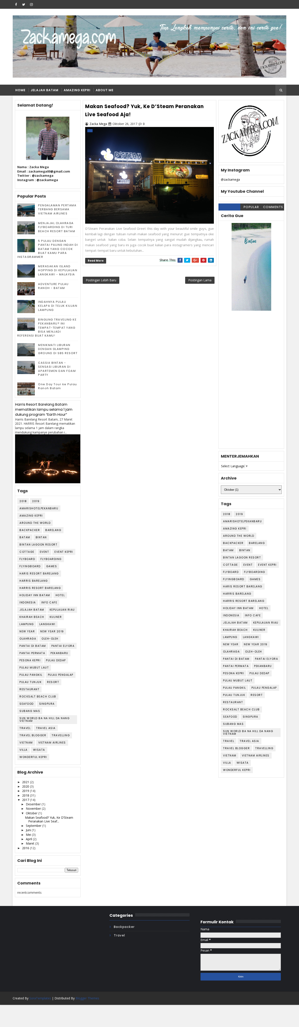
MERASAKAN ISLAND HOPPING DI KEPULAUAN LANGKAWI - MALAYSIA (57, 270)
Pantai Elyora (63, 646)
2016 (26, 848)
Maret (30, 843)
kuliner (56, 617)
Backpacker (29, 530)
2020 (26, 786)
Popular (251, 207)
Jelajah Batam (44, 90)
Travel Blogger (32, 735)
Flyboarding (51, 559)
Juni (29, 830)
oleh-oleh (50, 638)
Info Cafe (49, 602)
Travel (25, 728)
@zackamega (230, 179)
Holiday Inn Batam (34, 595)
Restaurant (29, 689)
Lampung (26, 624)
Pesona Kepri (29, 660)
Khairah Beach (31, 617)
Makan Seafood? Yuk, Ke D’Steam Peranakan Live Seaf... (49, 819)
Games (51, 566)
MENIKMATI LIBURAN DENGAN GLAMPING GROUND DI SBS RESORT (57, 349)
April (29, 839)
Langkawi (47, 624)
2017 (26, 800)
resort (53, 682)
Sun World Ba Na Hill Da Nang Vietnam (44, 719)
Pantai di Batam (32, 646)
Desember (34, 804)
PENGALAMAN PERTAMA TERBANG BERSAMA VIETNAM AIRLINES (57, 209)
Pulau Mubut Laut (34, 667)
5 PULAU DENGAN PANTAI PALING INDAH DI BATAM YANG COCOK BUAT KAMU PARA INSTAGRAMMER (47, 249)
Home (20, 90)
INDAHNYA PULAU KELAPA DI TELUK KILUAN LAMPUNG (57, 306)
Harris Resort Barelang (40, 588)
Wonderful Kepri (33, 757)
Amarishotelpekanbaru (38, 508)
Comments (273, 207)
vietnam (26, 742)
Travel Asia (46, 728)
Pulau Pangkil (30, 675)
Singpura (47, 704)
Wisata (39, 750)
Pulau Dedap (56, 660)
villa (23, 750)
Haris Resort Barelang (39, 573)
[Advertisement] (251, 383)
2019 (35, 501)
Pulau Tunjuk (30, 682)
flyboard (27, 559)
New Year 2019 (52, 631)
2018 (23, 501)
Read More (96, 260)
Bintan (41, 537)
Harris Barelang (33, 581)
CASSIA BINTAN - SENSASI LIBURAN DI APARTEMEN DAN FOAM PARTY (57, 369)
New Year (27, 631)
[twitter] (23, 4)
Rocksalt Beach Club (37, 696)
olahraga (27, 638)
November (34, 808)
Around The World (35, 523)
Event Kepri (64, 552)
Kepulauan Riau (62, 610)
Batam (24, 537)
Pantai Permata (32, 653)
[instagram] (31, 4)
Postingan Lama (199, 280)
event (44, 552)
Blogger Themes (87, 998)
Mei (29, 835)
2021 (26, 782)
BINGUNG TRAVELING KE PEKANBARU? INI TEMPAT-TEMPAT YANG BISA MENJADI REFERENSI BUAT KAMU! (47, 327)
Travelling (61, 735)
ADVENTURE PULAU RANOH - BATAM (53, 286)
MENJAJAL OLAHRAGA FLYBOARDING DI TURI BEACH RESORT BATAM (56, 227)
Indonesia (27, 602)
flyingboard (30, 566)
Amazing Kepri (77, 90)
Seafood (26, 704)
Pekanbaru (59, 653)
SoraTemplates (40, 998)
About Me (104, 90)
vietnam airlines (52, 742)
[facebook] (16, 4)
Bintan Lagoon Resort (38, 544)
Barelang (53, 530)
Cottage (26, 552)
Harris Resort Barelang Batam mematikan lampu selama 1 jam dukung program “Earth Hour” (43, 409)
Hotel (60, 595)
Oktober (32, 813)
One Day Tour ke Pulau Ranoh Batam (57, 386)
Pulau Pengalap (60, 675)
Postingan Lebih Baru (101, 280)
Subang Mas (29, 711)
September (34, 826)
